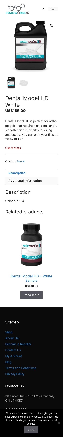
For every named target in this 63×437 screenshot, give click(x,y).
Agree (31, 430)
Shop (8, 332)
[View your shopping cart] (43, 9)
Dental (20, 161)
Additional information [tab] (25, 180)
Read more (31, 295)
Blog (8, 362)
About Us (12, 338)
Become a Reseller (18, 344)
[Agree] (58, 423)
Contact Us (13, 350)
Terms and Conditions (20, 368)
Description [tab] (17, 173)
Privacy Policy (14, 374)
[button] (51, 25)
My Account (13, 356)
